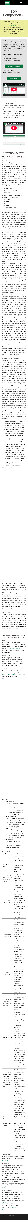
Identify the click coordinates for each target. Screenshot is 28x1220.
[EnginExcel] (7, 3)
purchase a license (14, 648)
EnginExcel (13, 1215)
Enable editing (6, 675)
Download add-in (14, 78)
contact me (5, 1202)
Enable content (17, 675)
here (21, 1196)
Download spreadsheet (14, 66)
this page (5, 1160)
